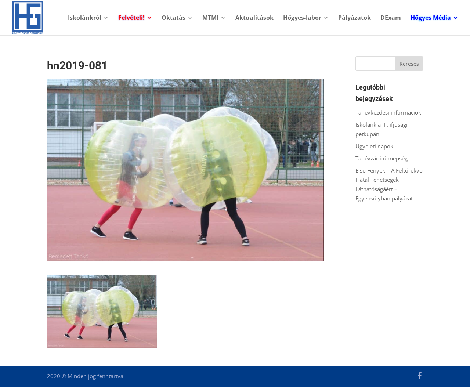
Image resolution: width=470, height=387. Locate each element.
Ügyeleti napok (374, 146)
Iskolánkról (84, 18)
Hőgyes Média (431, 18)
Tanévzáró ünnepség (381, 158)
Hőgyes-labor (302, 18)
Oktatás (173, 18)
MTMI (210, 18)
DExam (390, 18)
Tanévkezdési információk (388, 112)
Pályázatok (354, 18)
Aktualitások (254, 18)
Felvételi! (131, 18)
